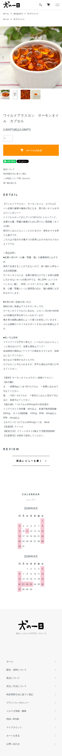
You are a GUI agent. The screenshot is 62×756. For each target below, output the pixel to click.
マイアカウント (14, 727)
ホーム (6, 13)
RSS (8, 719)
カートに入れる (34, 150)
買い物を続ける (10, 182)
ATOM (16, 719)
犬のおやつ (18, 13)
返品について (9, 169)
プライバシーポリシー (17, 702)
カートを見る (13, 735)
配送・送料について (16, 669)
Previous (3, 57)
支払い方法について (16, 686)
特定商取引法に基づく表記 (14, 173)
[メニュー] (57, 5)
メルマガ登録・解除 (16, 710)
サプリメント (33, 13)
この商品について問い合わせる (16, 178)
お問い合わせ (13, 743)
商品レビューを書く (29, 460)
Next (58, 57)
